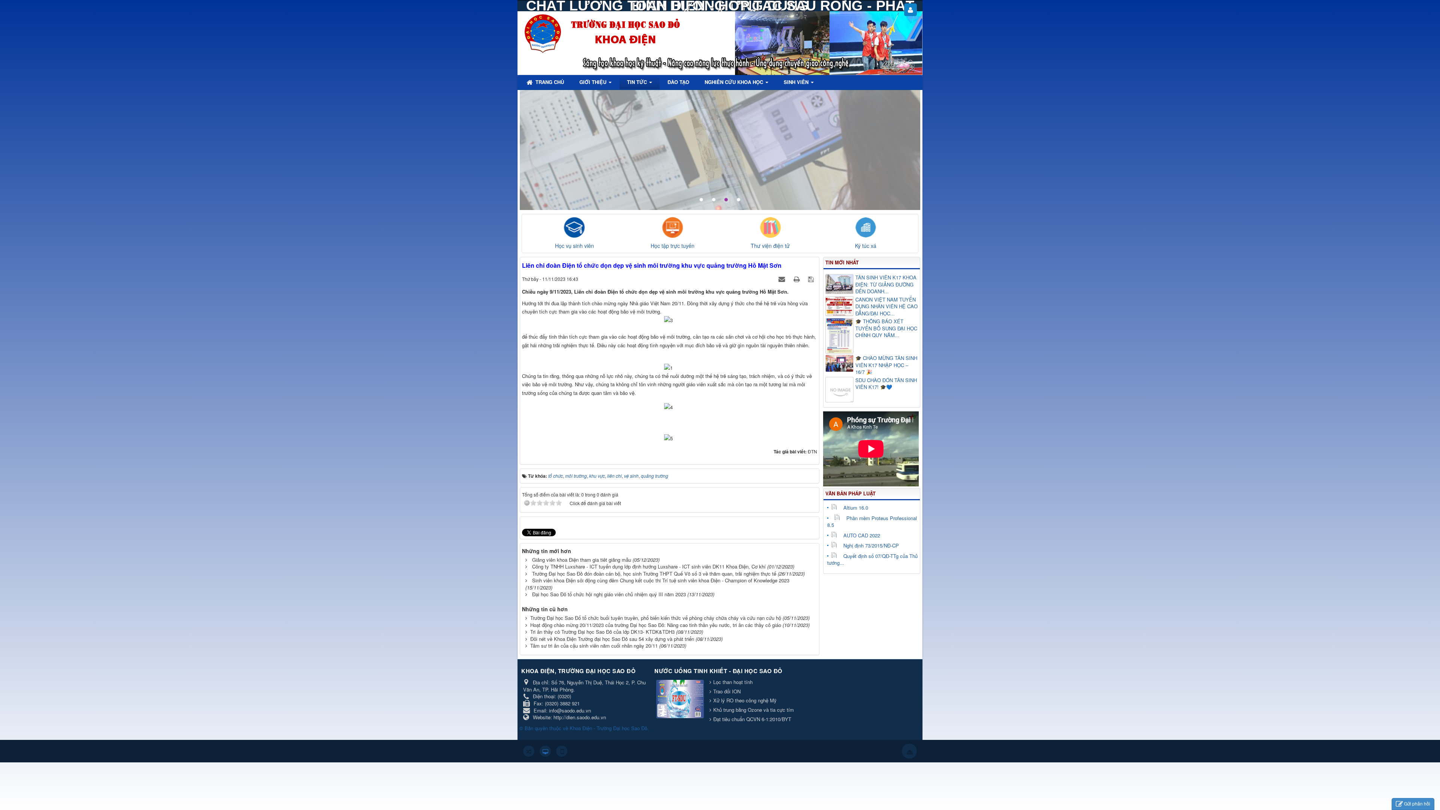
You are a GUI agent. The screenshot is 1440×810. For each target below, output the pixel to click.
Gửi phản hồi (1417, 803)
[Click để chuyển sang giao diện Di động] (561, 751)
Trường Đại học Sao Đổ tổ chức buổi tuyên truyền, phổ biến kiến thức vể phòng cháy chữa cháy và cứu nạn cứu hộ (655, 617)
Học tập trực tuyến (672, 245)
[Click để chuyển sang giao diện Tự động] (528, 751)
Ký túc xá (865, 245)
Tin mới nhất (842, 262)
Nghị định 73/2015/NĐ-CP (871, 545)
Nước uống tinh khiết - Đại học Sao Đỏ (718, 671)
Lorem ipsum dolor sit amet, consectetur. (845, 109)
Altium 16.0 (855, 507)
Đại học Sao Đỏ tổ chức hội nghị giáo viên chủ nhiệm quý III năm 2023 (609, 594)
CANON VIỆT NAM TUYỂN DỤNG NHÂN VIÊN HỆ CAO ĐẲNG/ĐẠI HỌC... (886, 306)
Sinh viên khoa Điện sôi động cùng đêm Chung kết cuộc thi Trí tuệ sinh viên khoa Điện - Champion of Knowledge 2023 (660, 580)
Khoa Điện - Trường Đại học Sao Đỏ (608, 728)
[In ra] (797, 278)
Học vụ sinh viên (574, 245)
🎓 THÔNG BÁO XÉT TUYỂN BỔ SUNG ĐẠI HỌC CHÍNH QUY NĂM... (886, 328)
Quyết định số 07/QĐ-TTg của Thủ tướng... (872, 559)
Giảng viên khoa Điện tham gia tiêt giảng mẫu (581, 559)
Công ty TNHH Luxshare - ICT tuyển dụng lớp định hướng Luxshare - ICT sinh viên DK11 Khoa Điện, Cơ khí (649, 566)
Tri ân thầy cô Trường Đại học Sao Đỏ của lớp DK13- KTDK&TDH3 (602, 631)
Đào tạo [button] (678, 82)
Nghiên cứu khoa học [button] (735, 82)
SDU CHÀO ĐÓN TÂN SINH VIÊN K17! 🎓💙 (886, 384)
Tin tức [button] (637, 82)
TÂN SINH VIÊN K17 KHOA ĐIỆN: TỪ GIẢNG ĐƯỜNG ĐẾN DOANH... (885, 284)
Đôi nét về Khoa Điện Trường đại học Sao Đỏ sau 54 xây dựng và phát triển (612, 638)
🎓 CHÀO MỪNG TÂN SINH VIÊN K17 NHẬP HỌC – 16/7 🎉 (886, 365)
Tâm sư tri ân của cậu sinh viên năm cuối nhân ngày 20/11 (594, 645)
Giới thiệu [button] (593, 82)
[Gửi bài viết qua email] (782, 278)
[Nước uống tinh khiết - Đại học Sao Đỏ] (681, 699)
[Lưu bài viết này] (811, 278)
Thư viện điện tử (770, 245)
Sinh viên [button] (797, 82)
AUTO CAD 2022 (861, 535)
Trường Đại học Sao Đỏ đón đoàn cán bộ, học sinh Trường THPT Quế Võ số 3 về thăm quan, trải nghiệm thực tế (654, 573)
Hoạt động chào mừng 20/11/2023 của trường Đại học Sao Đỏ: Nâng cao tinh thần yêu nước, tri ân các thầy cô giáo (655, 624)
